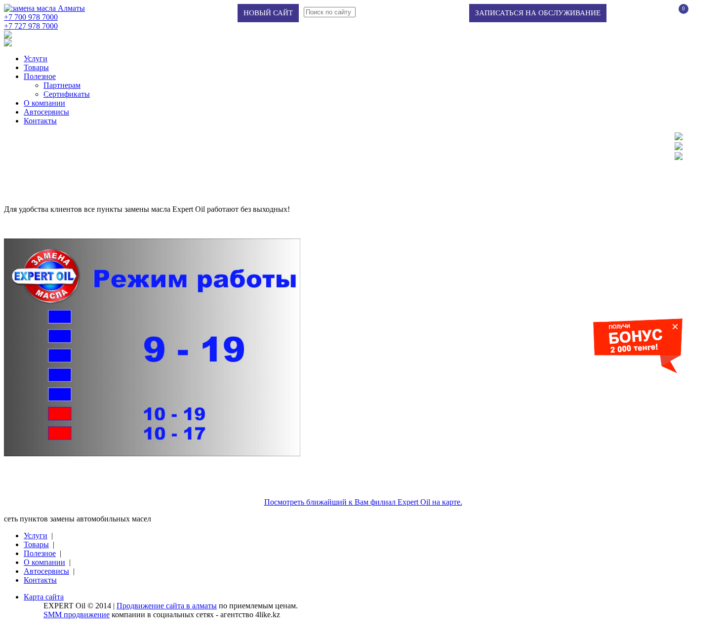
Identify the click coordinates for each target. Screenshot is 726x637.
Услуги (35, 58)
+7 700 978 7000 (31, 17)
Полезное (40, 76)
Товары (36, 67)
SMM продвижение (76, 614)
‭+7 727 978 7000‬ (31, 26)
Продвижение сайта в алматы (167, 605)
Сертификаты (66, 94)
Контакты (40, 121)
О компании (44, 103)
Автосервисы (46, 112)
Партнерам (62, 85)
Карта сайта (44, 597)
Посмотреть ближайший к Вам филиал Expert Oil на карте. (363, 502)
